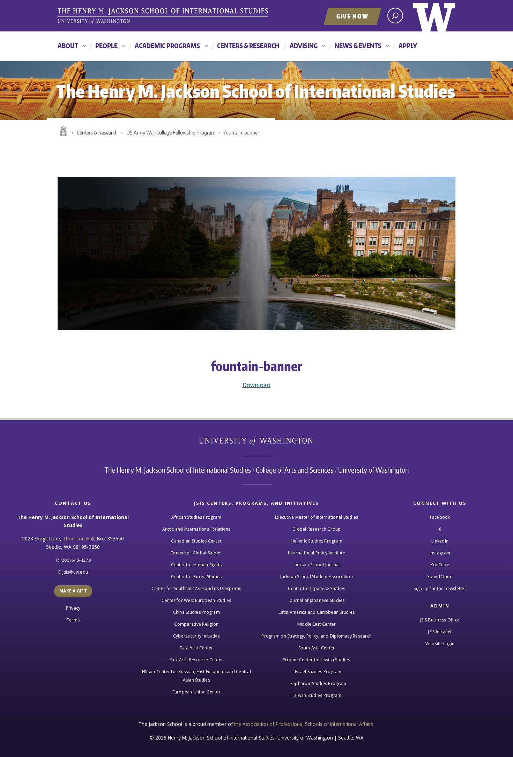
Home (63, 131)
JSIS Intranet (440, 632)
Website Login (439, 644)
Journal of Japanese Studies (317, 600)
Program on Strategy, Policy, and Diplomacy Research (316, 636)
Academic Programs (167, 45)
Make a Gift (73, 591)
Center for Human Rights (196, 565)
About (68, 45)
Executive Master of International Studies (316, 517)
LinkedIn (439, 541)
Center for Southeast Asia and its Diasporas (196, 588)
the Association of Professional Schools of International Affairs (303, 724)
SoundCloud (440, 577)
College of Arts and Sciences (294, 469)
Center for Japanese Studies (316, 588)
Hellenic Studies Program (316, 541)
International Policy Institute (316, 553)
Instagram (440, 553)
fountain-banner (241, 132)
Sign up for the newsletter (440, 588)
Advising (304, 45)
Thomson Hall (78, 538)
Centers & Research (248, 45)
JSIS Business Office (440, 620)
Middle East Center (316, 624)
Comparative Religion (196, 624)
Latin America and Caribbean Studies (316, 612)
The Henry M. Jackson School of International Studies (178, 469)
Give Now (352, 16)
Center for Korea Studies (196, 577)
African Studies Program (196, 517)
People (106, 45)
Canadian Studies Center (196, 541)
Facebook (440, 517)
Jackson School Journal (316, 565)
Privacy (73, 608)
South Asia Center (316, 648)
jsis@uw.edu (75, 572)
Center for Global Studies (196, 553)
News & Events (358, 45)
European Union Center (196, 692)
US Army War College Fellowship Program (170, 132)
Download (257, 385)
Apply (408, 45)
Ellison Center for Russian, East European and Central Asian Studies (196, 676)
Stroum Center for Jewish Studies (316, 660)
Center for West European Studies (196, 600)
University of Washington (434, 15)
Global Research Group (316, 529)
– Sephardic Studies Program (316, 683)
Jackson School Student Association (316, 577)
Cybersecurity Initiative (196, 636)
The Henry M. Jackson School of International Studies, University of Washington (164, 16)
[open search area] (395, 15)
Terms (73, 620)
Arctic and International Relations (196, 529)
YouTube (440, 565)
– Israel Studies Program (317, 672)
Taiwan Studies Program (317, 695)
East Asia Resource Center (196, 660)
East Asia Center (196, 648)
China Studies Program (196, 612)
